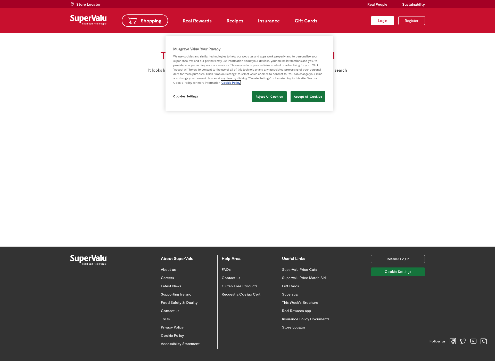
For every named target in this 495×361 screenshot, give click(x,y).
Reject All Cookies (269, 96)
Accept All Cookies (308, 96)
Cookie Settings (398, 271)
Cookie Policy (230, 82)
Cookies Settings (185, 96)
